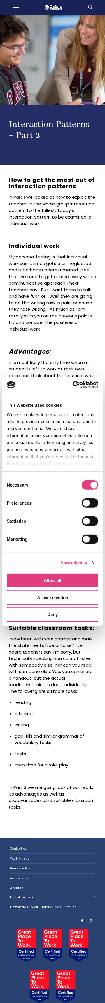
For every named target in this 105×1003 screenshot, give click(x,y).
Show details (73, 562)
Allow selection (52, 597)
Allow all (52, 580)
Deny (52, 614)
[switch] (90, 503)
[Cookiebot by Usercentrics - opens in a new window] (74, 384)
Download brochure (26, 897)
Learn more (52, 849)
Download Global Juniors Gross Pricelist (43, 907)
